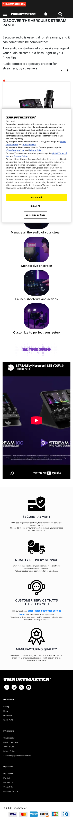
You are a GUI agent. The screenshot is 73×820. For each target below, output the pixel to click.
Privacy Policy (29, 144)
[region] (36, 165)
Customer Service (10, 791)
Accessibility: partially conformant (17, 755)
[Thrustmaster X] (21, 687)
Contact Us (8, 787)
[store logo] (23, 14)
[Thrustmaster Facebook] (6, 687)
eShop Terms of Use (15, 150)
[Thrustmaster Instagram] (14, 687)
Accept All (36, 197)
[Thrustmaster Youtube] (28, 687)
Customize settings (35, 215)
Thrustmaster (8, 738)
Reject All (35, 206)
